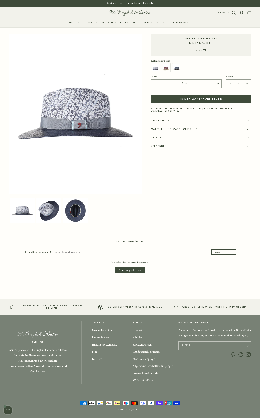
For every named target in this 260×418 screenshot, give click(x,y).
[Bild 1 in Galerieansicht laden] (22, 210)
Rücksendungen (142, 345)
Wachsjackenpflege (144, 359)
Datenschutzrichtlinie (145, 373)
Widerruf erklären (143, 380)
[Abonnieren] (247, 345)
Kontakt (137, 330)
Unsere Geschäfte (102, 330)
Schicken (138, 337)
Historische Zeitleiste (104, 345)
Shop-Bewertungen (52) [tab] (68, 252)
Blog (94, 352)
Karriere (97, 359)
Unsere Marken (101, 337)
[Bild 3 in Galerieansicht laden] (75, 210)
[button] (76, 22)
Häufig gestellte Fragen (146, 352)
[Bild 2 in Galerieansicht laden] (48, 210)
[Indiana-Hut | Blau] (156, 67)
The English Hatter (133, 410)
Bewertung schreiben (130, 270)
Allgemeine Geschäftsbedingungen (153, 366)
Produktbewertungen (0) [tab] (39, 252)
